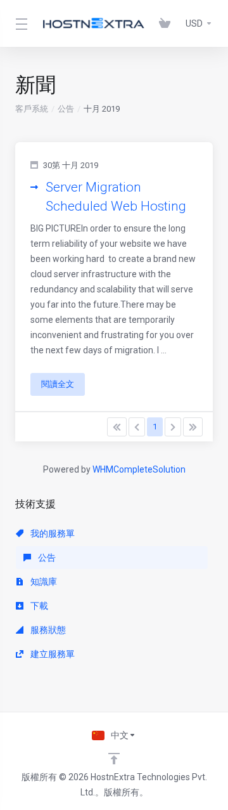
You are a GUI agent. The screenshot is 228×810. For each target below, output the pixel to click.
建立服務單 (51, 654)
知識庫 (42, 582)
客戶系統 (31, 109)
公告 (66, 109)
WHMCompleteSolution (139, 469)
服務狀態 (47, 630)
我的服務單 (51, 533)
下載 (38, 606)
